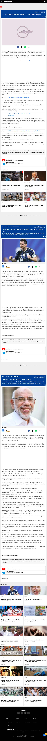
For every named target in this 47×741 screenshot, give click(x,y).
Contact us (22, 730)
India (7, 718)
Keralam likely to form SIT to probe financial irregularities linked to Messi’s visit (25, 60)
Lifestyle (18, 722)
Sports (34, 718)
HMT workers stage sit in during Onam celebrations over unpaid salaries (10, 701)
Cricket (26, 202)
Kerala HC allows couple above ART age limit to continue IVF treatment (11, 661)
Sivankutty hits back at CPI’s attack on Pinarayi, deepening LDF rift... (33, 701)
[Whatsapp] (25, 47)
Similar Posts (3, 584)
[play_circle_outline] (12, 176)
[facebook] (18, 47)
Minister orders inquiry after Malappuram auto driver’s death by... (34, 640)
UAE (2, 202)
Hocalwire (32, 736)
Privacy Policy (27, 730)
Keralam (6, 335)
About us (17, 730)
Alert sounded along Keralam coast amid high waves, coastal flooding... (35, 681)
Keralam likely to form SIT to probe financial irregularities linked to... (11, 600)
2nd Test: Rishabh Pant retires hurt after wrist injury (34, 206)
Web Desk (8, 267)
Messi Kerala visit (11, 335)
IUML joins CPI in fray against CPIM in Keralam (18, 97)
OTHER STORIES (4, 170)
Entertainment (27, 182)
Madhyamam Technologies (21, 736)
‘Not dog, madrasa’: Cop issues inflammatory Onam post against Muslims (24, 130)
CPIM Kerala (12, 555)
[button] (1, 1)
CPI (5, 555)
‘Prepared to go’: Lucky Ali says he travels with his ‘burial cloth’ (34, 186)
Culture (35, 722)
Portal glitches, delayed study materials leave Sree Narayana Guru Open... (35, 661)
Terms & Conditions (34, 730)
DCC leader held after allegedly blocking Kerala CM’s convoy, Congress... (10, 620)
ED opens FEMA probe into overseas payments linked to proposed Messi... (9, 640)
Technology (27, 722)
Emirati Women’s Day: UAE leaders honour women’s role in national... (11, 206)
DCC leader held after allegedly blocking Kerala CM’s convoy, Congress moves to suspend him (26, 114)
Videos (3, 182)
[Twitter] (21, 47)
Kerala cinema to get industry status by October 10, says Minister (10, 681)
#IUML (8, 555)
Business (8, 725)
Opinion (17, 718)
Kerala (2, 596)
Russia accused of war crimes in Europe (11, 185)
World (25, 718)
